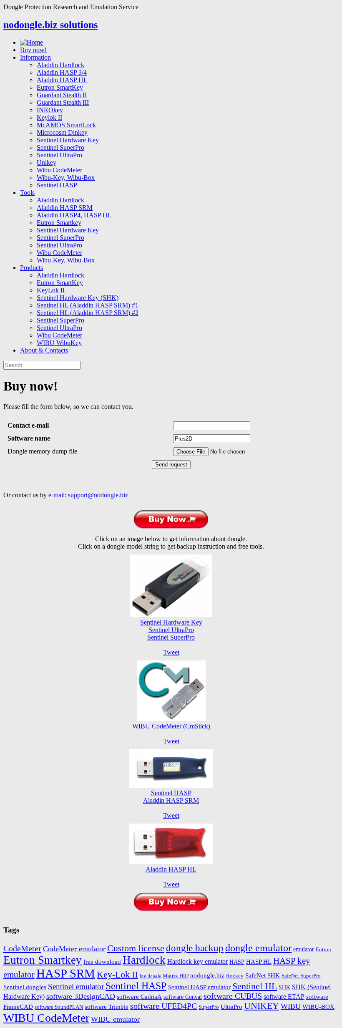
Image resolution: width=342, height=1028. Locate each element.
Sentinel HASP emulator (199, 986)
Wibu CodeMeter (59, 170)
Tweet (171, 652)
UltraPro (231, 1006)
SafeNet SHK (262, 975)
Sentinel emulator (76, 986)
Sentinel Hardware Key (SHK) (77, 297)
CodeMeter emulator (74, 949)
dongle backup (195, 947)
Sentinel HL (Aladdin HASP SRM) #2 (87, 312)
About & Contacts (44, 350)
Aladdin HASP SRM (65, 207)
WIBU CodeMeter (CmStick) (171, 726)
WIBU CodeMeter (46, 1017)
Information (35, 57)
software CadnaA (139, 996)
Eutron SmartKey (60, 87)
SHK (284, 987)
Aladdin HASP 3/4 (62, 72)
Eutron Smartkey (59, 222)
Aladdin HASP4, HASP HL (74, 215)
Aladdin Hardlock (60, 64)
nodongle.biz (207, 975)
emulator (303, 949)
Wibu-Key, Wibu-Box (66, 177)
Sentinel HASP (57, 185)
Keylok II (49, 117)
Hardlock (144, 960)
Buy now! (33, 49)
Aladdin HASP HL (62, 79)
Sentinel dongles (24, 986)
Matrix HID (176, 976)
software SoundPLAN (59, 1007)
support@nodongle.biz (98, 495)
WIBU (291, 1006)
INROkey (50, 109)
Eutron (323, 949)
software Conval (182, 997)
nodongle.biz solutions (50, 24)
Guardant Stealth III (63, 102)
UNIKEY (261, 1006)
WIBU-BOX (318, 1006)
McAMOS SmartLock (66, 124)
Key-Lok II (117, 974)
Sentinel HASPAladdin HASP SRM (171, 796)
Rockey (235, 976)
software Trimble (106, 1006)
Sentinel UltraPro (59, 155)
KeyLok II (51, 290)
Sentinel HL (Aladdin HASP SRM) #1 (87, 305)
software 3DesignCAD (80, 996)
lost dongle (150, 976)
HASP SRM (65, 973)
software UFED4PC (163, 1006)
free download (102, 961)
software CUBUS (233, 996)
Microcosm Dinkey (62, 132)
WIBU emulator (115, 1019)
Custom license (135, 948)
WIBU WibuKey (59, 342)
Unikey (46, 162)
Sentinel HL (254, 986)
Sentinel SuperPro (60, 147)
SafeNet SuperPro (301, 976)
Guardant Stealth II (62, 94)
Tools (27, 192)
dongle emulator (258, 947)
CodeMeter (22, 948)
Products (31, 267)
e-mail (56, 495)
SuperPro (209, 1007)
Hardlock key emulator (197, 961)
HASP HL (259, 961)
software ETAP (284, 996)
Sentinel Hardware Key (68, 140)
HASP (236, 962)
